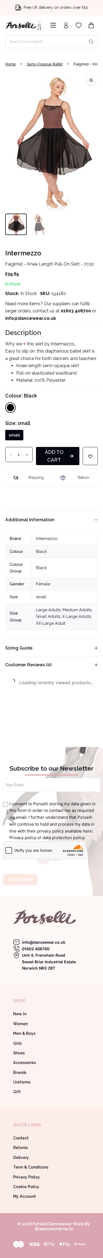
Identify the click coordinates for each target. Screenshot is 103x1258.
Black (41, 551)
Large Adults (48, 609)
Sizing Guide (18, 648)
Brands (19, 1072)
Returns (20, 1147)
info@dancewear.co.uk (43, 942)
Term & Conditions (30, 1167)
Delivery (21, 1157)
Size (17, 423)
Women (20, 1024)
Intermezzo (47, 538)
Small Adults (48, 616)
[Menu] (52, 25)
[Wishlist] (78, 25)
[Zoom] (91, 80)
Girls (17, 1043)
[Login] (66, 25)
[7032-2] (51, 142)
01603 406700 (76, 310)
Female (43, 584)
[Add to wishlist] (90, 456)
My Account (24, 1196)
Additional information (29, 519)
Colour (21, 396)
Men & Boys (24, 1033)
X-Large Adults (76, 616)
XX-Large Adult (50, 623)
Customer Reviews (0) (28, 664)
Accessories (24, 1062)
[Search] (91, 41)
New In (19, 1014)
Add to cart (54, 456)
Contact (21, 1138)
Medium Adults (77, 609)
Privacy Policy (26, 1177)
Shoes (19, 1053)
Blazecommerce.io (54, 1229)
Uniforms (21, 1082)
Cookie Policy (26, 1187)
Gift (17, 1092)
